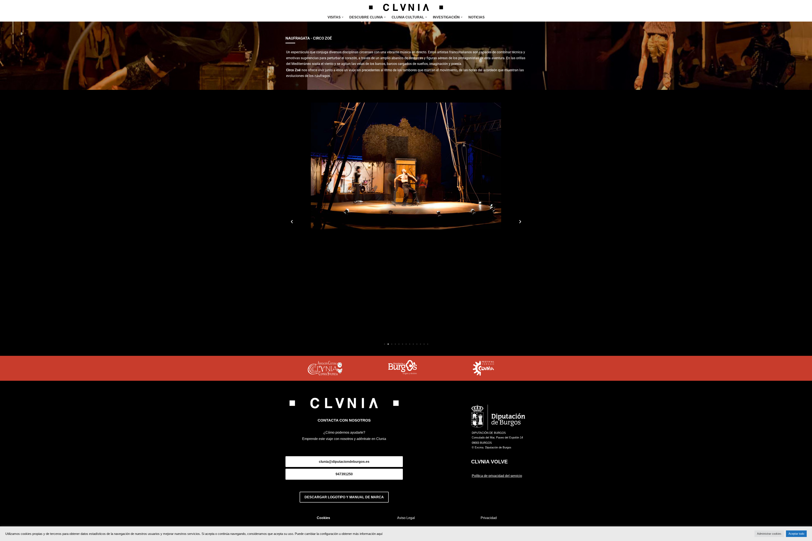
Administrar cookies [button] (769, 533)
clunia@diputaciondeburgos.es (344, 461)
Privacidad (489, 518)
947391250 (344, 474)
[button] (342, 17)
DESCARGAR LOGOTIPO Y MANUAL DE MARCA (344, 497)
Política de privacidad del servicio (497, 476)
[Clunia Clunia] (406, 7)
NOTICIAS (476, 17)
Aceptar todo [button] (796, 533)
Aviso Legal (406, 518)
